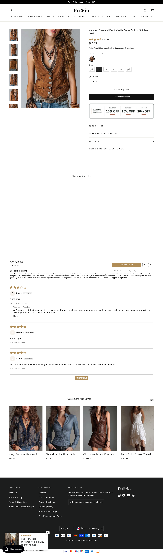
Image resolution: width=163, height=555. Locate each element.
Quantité (94, 76)
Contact (42, 493)
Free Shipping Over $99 (103, 134)
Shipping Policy (46, 507)
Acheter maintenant (121, 97)
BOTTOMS (96, 16)
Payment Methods (47, 502)
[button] (95, 39)
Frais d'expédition (96, 48)
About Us (13, 493)
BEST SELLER (17, 16)
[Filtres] (144, 265)
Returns (94, 141)
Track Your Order (47, 497)
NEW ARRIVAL (34, 16)
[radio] (92, 59)
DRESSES (62, 16)
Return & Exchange (48, 511)
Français (65, 528)
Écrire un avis (127, 265)
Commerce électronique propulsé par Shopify (81, 540)
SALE (134, 16)
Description (96, 126)
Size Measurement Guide (50, 516)
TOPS (49, 16)
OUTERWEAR (79, 16)
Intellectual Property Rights (21, 507)
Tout (152, 400)
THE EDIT (145, 16)
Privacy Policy (15, 497)
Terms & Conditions (18, 502)
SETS (108, 16)
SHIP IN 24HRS (122, 16)
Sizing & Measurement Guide (106, 149)
